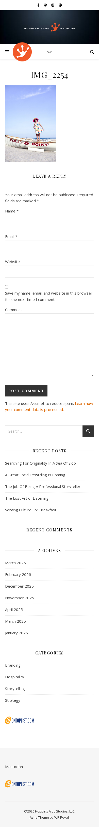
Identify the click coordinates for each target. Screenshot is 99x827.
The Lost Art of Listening (26, 498)
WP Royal (61, 817)
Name (12, 210)
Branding (13, 665)
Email (11, 236)
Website (12, 261)
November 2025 (19, 597)
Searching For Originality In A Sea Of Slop (40, 463)
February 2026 (18, 574)
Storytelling (15, 688)
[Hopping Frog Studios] (49, 27)
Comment (13, 309)
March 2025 (15, 621)
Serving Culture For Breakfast (30, 509)
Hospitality (14, 676)
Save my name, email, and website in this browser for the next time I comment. (48, 296)
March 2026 (15, 562)
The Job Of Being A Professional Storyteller (42, 486)
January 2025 (16, 632)
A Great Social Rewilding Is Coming (35, 474)
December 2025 (19, 586)
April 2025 (14, 609)
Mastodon (14, 766)
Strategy (12, 700)
